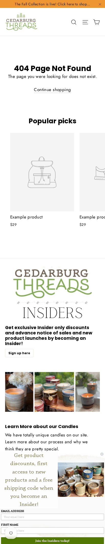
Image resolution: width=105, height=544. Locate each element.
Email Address (12, 511)
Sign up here (19, 353)
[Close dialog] (101, 454)
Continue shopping (52, 90)
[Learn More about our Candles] (52, 391)
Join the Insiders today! (52, 540)
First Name (9, 524)
